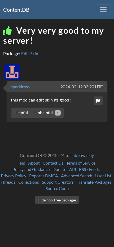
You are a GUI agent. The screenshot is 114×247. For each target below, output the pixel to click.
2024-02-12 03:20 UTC (81, 86)
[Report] (98, 100)
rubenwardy (82, 155)
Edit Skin (29, 53)
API (72, 169)
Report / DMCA (43, 175)
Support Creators (58, 181)
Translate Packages (94, 181)
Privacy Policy (13, 175)
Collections (28, 181)
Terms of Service (80, 162)
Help (20, 162)
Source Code (57, 188)
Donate (59, 169)
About (34, 162)
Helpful (21, 112)
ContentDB (16, 9)
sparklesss (20, 86)
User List (103, 175)
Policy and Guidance (31, 169)
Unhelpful (46, 112)
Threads (8, 181)
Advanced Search (76, 175)
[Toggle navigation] (103, 9)
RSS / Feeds (89, 169)
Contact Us (53, 162)
